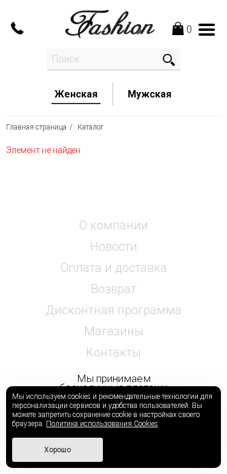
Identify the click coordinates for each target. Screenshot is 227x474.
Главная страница (36, 127)
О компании (113, 225)
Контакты (113, 352)
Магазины (113, 331)
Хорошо (57, 450)
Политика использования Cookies (102, 424)
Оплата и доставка (114, 267)
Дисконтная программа (113, 310)
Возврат (113, 288)
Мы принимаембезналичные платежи (113, 382)
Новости (113, 246)
